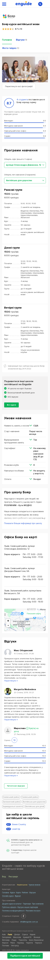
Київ (4, 934)
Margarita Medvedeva (25, 689)
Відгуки (32, 892)
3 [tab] (12, 79)
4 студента (22, 99)
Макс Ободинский (23, 650)
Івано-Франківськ (36, 940)
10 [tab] (36, 79)
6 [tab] (22, 79)
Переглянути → (11, 681)
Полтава (5, 945)
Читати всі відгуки (16, 786)
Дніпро (17, 934)
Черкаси (38, 943)
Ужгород (15, 945)
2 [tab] (9, 79)
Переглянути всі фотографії (19, 86)
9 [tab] (32, 79)
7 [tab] (26, 79)
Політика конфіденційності (13, 911)
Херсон (5, 943)
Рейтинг (25, 892)
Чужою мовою (34, 885)
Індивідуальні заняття (13, 806)
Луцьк (14, 940)
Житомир (5, 940)
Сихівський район (11, 797)
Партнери (27, 904)
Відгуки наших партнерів (28, 907)
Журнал (18, 896)
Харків (32, 934)
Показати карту (34, 613)
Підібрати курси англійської (25, 955)
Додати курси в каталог (12, 904)
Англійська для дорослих (34, 802)
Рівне (12, 943)
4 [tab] (16, 79)
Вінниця (37, 937)
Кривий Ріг (27, 937)
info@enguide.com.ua (29, 922)
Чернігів (29, 943)
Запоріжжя (6, 937)
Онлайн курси (8, 896)
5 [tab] (19, 79)
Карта (18, 892)
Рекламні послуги (33, 911)
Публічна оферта (9, 907)
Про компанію (38, 904)
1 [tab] (6, 79)
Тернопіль (22, 940)
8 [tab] (29, 79)
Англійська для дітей (34, 806)
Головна (5, 892)
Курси (12, 892)
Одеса (25, 934)
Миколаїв (17, 937)
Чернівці (20, 943)
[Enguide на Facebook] (23, 916)
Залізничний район (11, 802)
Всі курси (11, 405)
